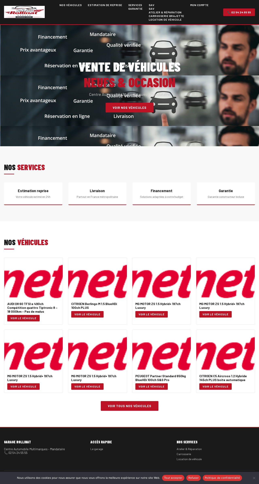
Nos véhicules (70, 5)
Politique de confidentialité (222, 477)
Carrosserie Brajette (166, 16)
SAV (152, 5)
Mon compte (199, 5)
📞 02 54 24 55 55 (239, 12)
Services (135, 5)
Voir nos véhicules (129, 107)
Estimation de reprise (105, 5)
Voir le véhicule (23, 318)
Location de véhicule (165, 19)
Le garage (96, 449)
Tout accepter (173, 477)
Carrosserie (184, 454)
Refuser (193, 477)
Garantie (135, 8)
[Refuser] (254, 478)
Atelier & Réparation (165, 12)
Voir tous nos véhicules (129, 406)
